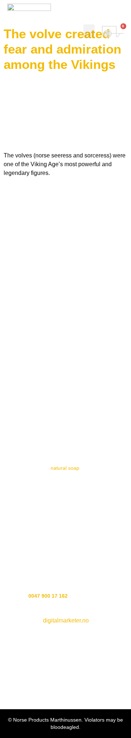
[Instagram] (65, 330)
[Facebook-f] (45, 330)
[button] (89, 31)
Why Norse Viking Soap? (65, 354)
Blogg (65, 391)
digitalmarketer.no (66, 620)
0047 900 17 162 (48, 596)
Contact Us (65, 410)
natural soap (65, 468)
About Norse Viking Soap (65, 373)
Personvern (65, 433)
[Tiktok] (86, 330)
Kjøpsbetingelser (66, 452)
